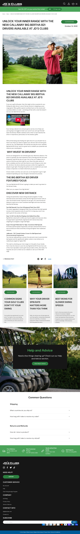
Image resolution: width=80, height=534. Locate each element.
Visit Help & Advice (40, 363)
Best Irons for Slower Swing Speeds (63, 302)
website (28, 249)
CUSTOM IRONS (69, 22)
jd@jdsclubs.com (7, 511)
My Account (6, 485)
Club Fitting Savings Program (10, 491)
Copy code (57, 9)
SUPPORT (11, 476)
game (20, 148)
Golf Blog (5, 498)
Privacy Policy (6, 501)
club (38, 110)
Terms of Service (7, 504)
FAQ (4, 488)
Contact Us (6, 514)
